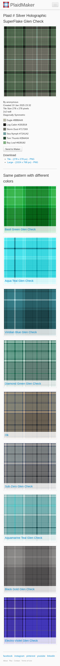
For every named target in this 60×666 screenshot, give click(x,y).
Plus (10, 661)
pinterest (30, 656)
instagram (19, 656)
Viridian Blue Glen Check (21, 332)
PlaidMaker (22, 5)
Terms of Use (26, 661)
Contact (17, 661)
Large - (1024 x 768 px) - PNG (22, 162)
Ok (6, 435)
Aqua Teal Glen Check (19, 280)
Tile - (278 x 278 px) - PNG (20, 159)
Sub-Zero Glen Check (19, 486)
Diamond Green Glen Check (23, 383)
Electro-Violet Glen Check (21, 640)
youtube (41, 656)
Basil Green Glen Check (20, 229)
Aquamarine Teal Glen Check (23, 537)
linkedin (51, 656)
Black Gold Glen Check (20, 589)
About (5, 661)
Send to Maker (12, 149)
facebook (7, 656)
